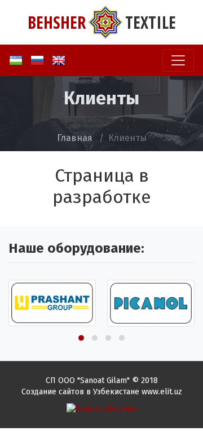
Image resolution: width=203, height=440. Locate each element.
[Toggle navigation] (178, 60)
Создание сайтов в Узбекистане (80, 392)
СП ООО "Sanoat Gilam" (88, 380)
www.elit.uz (162, 392)
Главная (74, 138)
